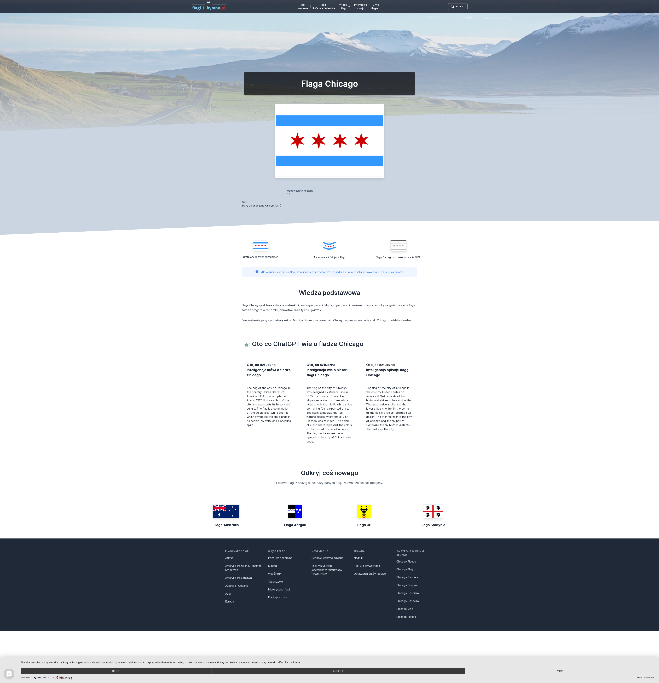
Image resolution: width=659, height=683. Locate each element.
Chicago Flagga (406, 616)
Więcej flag (343, 6)
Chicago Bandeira (407, 601)
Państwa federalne (280, 558)
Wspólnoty (275, 573)
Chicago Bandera (407, 577)
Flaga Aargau (295, 525)
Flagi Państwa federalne (324, 6)
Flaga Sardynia (433, 525)
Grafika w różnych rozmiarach (260, 256)
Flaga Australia (226, 525)
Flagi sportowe (277, 597)
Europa (229, 601)
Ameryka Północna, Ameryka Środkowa (243, 568)
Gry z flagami (375, 6)
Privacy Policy (650, 677)
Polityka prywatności (367, 565)
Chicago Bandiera (407, 593)
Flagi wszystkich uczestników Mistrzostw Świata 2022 (326, 570)
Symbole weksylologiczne (327, 558)
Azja (228, 593)
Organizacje (275, 581)
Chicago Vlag (404, 609)
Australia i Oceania (236, 585)
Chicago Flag (404, 569)
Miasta (272, 565)
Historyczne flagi (279, 589)
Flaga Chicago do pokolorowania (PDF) (398, 257)
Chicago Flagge (406, 561)
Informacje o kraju (360, 6)
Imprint (640, 677)
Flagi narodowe (302, 6)
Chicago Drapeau (407, 585)
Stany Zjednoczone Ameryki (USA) (261, 205)
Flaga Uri (364, 525)
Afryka (229, 558)
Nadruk (358, 558)
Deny (115, 671)
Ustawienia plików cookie (370, 573)
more (560, 671)
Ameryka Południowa (238, 577)
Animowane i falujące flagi (329, 257)
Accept (338, 671)
